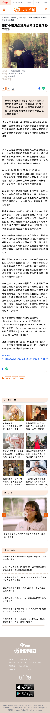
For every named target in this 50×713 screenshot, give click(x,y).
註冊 (46, 2)
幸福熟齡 (5, 17)
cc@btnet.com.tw (24, 669)
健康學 (14, 17)
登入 (37, 2)
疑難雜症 (22, 17)
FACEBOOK (17, 2)
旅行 (15, 378)
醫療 (22, 378)
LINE (29, 2)
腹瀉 (8, 378)
